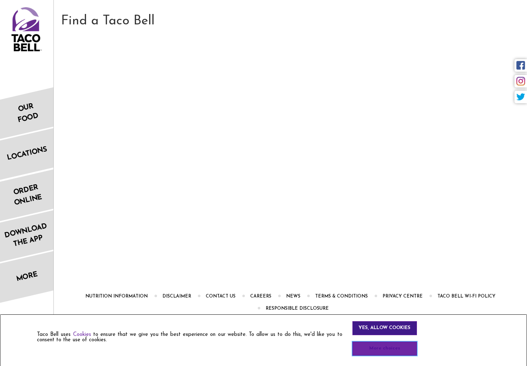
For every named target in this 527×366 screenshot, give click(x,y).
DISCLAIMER (176, 296)
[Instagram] (520, 81)
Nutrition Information (116, 296)
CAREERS (260, 296)
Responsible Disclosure (297, 308)
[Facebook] (520, 65)
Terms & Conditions (341, 296)
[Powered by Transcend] (11, 363)
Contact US (221, 296)
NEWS (293, 296)
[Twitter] (520, 97)
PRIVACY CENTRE (403, 296)
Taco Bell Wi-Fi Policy (466, 296)
